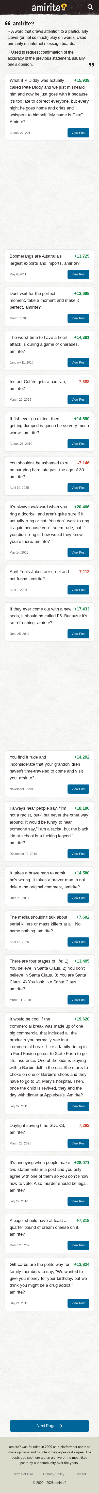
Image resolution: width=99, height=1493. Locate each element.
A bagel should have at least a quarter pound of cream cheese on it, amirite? (44, 1227)
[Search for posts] (90, 7)
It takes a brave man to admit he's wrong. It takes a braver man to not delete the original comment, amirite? (47, 880)
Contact (80, 1474)
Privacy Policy (53, 1474)
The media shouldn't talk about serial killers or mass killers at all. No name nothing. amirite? (45, 924)
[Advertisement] (49, 195)
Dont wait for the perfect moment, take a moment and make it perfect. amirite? (44, 300)
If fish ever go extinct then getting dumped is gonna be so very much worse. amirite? (49, 425)
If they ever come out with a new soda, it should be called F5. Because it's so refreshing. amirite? (48, 616)
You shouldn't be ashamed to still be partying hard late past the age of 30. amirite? (47, 470)
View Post (78, 133)
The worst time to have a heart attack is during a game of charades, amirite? (44, 344)
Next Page (46, 1426)
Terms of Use (23, 1474)
